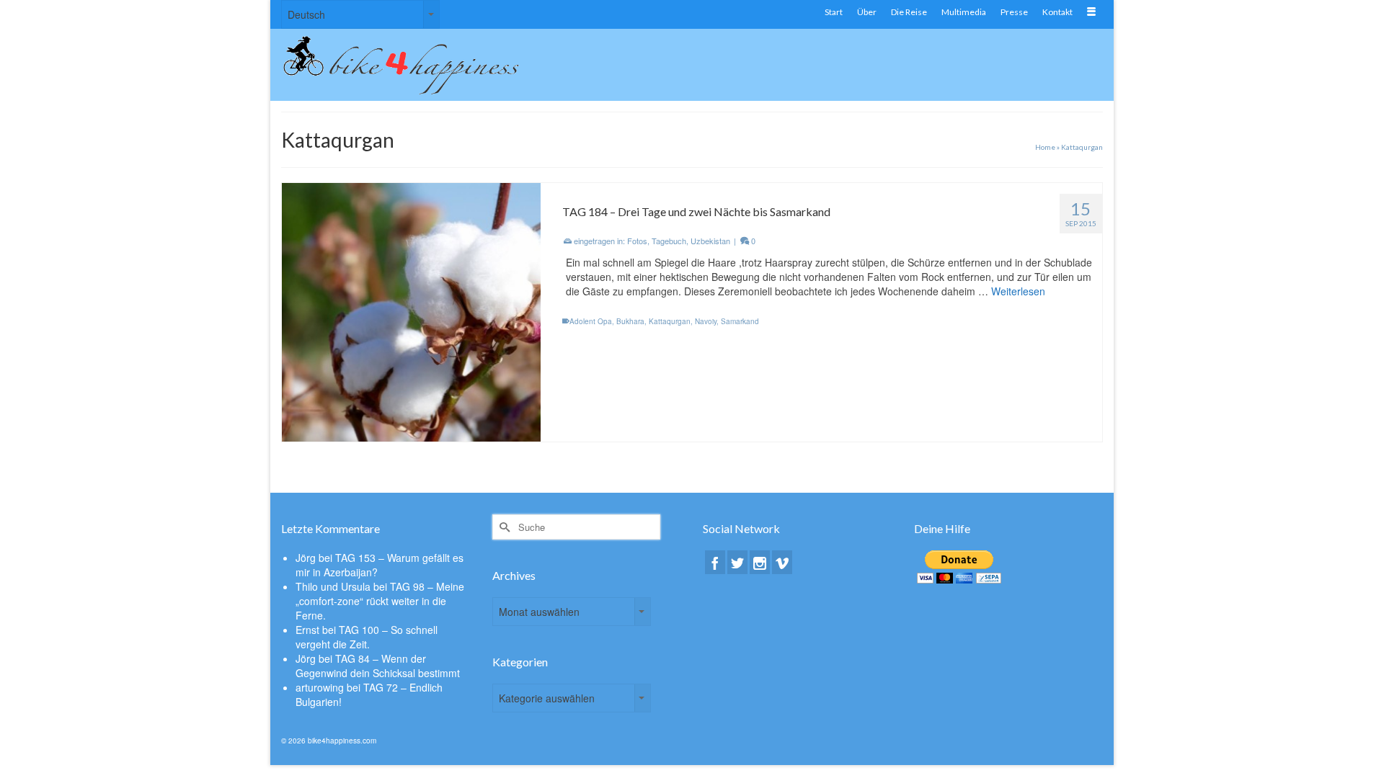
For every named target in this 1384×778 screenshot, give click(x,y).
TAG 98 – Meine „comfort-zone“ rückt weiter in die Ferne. (380, 600)
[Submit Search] (503, 527)
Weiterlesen (1018, 291)
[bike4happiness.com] (411, 65)
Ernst (307, 629)
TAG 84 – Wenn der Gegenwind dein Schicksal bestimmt (378, 665)
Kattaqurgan (670, 321)
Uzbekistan (710, 240)
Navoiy (706, 321)
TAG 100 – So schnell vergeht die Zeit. (367, 636)
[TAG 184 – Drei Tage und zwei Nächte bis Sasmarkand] (411, 310)
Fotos (637, 240)
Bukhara (630, 321)
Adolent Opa (590, 321)
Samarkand (740, 321)
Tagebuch (669, 240)
